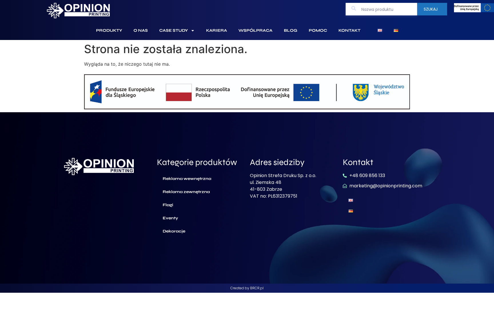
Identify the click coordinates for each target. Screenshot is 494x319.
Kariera (216, 30)
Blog (290, 30)
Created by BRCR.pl (247, 288)
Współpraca (255, 30)
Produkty (109, 30)
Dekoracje (174, 231)
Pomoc (318, 30)
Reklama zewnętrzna (186, 191)
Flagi (168, 204)
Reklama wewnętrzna (187, 178)
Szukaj (431, 9)
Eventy (170, 218)
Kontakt (349, 30)
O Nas (141, 30)
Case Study (173, 30)
